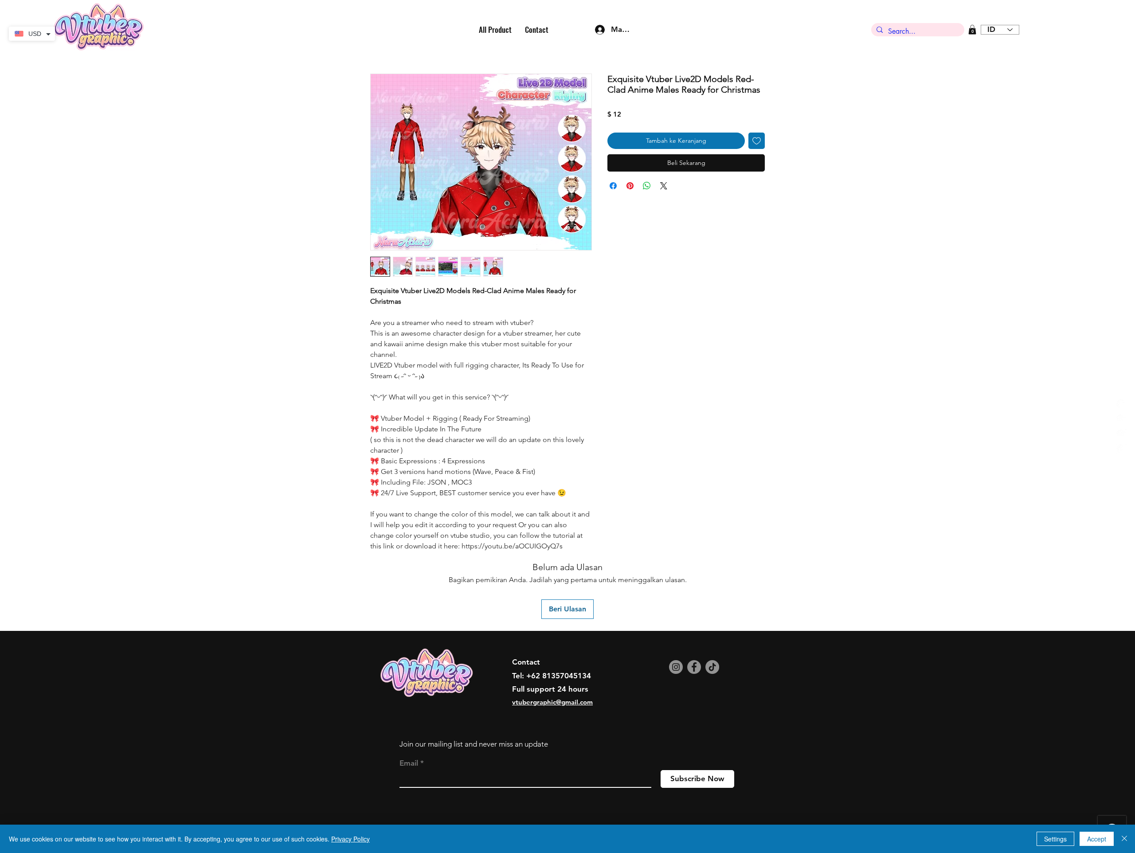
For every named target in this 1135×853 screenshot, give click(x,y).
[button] (972, 30)
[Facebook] (694, 667)
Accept (1096, 838)
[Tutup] (1124, 839)
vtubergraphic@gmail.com (552, 702)
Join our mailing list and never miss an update (473, 744)
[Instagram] (676, 667)
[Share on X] (663, 185)
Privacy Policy (350, 838)
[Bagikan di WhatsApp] (647, 185)
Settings (1055, 838)
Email (408, 763)
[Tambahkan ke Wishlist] (756, 141)
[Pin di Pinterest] (630, 185)
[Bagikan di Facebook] (613, 185)
